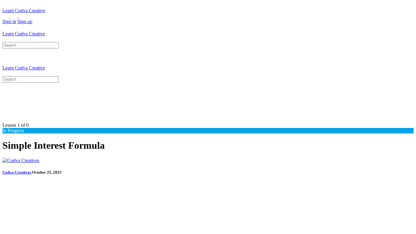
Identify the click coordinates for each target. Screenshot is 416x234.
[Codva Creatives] (20, 160)
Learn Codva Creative (23, 10)
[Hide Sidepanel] (13, 39)
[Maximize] (22, 16)
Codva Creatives (17, 172)
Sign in (9, 21)
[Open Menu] (5, 28)
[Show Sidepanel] (22, 39)
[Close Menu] (5, 73)
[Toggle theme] (10, 16)
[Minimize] (29, 16)
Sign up (24, 21)
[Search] (5, 39)
